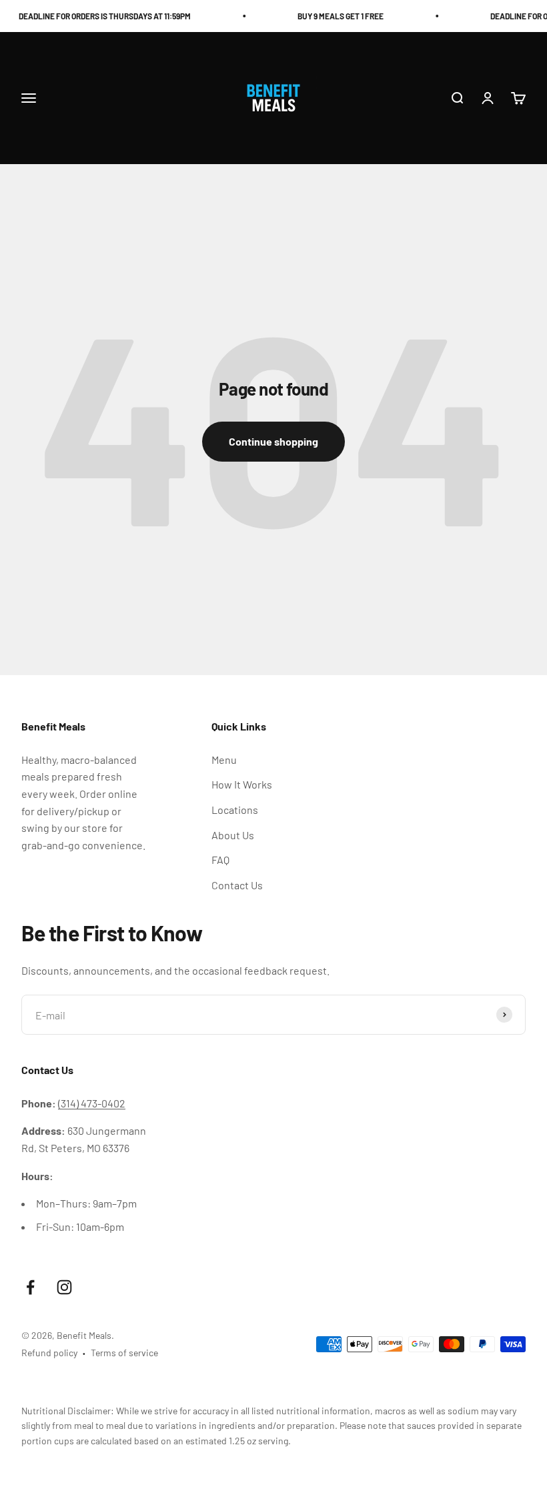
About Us (232, 835)
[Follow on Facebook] (30, 1287)
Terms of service (124, 1352)
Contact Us (237, 885)
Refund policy (49, 1352)
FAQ (220, 859)
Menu (224, 759)
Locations (234, 809)
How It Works (241, 784)
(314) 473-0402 (91, 1103)
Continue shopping (273, 441)
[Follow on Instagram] (64, 1287)
